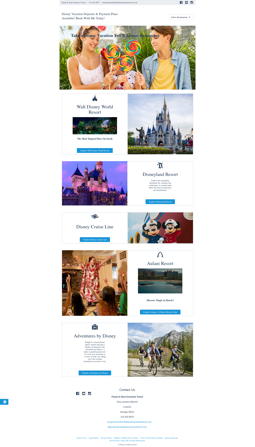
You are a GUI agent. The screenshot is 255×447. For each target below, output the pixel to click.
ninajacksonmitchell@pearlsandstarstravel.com (129, 422)
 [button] (95, 217)
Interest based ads (171, 438)
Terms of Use (82, 438)
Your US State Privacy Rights (151, 438)
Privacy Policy (106, 438)
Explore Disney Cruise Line (95, 239)
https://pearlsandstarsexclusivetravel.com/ (127, 427)
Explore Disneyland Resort (160, 201)
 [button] (95, 97)
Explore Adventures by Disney (95, 372)
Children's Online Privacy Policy (126, 438)
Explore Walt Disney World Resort (94, 150)
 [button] (160, 165)
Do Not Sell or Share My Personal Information (127, 440)
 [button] (95, 327)
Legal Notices (94, 438)
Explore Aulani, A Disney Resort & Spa (160, 312)
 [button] (160, 254)
